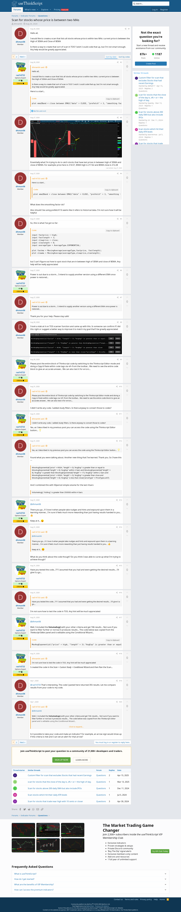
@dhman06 (35, 504)
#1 (129, 29)
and (40, 111)
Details (120, 908)
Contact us (118, 899)
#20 (120, 702)
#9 (121, 359)
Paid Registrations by (90, 906)
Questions (101, 775)
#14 (120, 527)
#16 (120, 592)
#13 (120, 500)
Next (22, 56)
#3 (121, 117)
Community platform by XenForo (90, 904)
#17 (120, 617)
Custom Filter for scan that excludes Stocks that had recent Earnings (60, 775)
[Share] (125, 28)
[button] (37, 9)
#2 (121, 62)
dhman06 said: (38, 67)
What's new (30, 9)
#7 (121, 297)
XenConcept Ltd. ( (112, 908)
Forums (17, 9)
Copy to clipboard (112, 99)
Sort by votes (124, 57)
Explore (44, 9)
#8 (121, 322)
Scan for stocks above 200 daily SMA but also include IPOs (55, 788)
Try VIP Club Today (160, 851)
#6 (121, 270)
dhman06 (18, 23)
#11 (120, 414)
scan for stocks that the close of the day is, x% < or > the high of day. (59, 781)
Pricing (57, 9)
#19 (120, 681)
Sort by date (111, 57)
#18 (120, 653)
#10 (120, 386)
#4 (121, 173)
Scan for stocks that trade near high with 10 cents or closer (55, 801)
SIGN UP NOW (61, 759)
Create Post (151, 63)
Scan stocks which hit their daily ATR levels (47, 795)
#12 (120, 441)
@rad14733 (35, 685)
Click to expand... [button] (76, 726)
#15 (120, 565)
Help (156, 899)
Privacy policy (146, 899)
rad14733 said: (38, 178)
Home (162, 899)
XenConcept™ (94, 908)
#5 (121, 219)
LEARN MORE (82, 760)
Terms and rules (131, 899)
